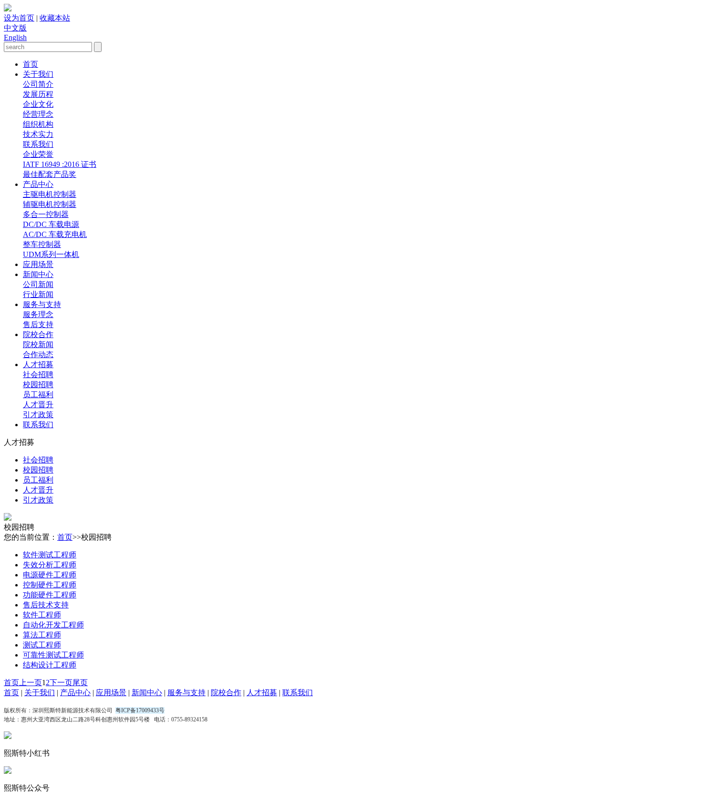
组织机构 (38, 124)
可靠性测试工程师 (53, 655)
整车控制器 (42, 244)
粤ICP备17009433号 (140, 710)
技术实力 (38, 134)
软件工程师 (42, 615)
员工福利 (38, 394)
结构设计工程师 (49, 665)
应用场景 (38, 264)
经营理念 (38, 114)
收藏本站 (55, 18)
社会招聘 (38, 374)
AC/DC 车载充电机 (55, 234)
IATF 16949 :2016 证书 (59, 164)
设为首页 (19, 18)
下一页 (61, 682)
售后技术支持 (46, 605)
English (15, 37)
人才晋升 (38, 404)
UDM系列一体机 (51, 254)
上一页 (30, 682)
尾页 (80, 682)
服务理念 (38, 314)
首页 (30, 64)
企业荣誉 (38, 154)
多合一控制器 (46, 214)
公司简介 (38, 84)
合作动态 (38, 354)
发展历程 (38, 94)
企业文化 (38, 104)
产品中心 (38, 184)
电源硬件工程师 (49, 575)
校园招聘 (38, 384)
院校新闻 (38, 344)
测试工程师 (42, 645)
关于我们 (38, 74)
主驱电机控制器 (49, 194)
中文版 (15, 28)
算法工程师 (42, 635)
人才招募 (38, 364)
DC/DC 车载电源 (51, 224)
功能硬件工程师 (49, 595)
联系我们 (38, 144)
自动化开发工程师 (53, 625)
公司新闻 (38, 284)
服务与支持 (42, 304)
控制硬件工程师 (49, 585)
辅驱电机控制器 (49, 204)
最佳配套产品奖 (49, 174)
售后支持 (38, 324)
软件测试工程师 (49, 555)
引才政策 (38, 415)
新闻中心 (38, 274)
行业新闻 (38, 294)
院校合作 (38, 334)
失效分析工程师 (49, 565)
